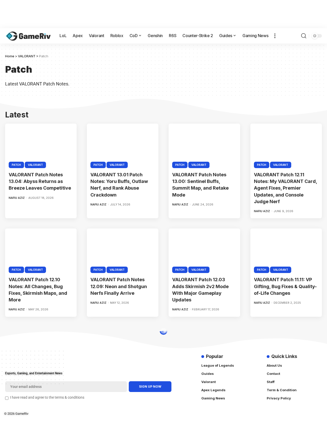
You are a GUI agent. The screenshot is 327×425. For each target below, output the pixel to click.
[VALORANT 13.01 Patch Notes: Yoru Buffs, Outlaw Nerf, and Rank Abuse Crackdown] (122, 145)
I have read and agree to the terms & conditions (47, 397)
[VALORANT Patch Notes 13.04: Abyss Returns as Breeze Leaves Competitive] (41, 145)
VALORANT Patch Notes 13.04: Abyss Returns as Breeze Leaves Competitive (40, 181)
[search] (303, 35)
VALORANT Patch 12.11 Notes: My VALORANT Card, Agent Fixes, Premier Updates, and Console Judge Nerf (285, 188)
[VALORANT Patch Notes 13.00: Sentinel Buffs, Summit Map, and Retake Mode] (204, 145)
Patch (16, 165)
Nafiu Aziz (17, 198)
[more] (274, 35)
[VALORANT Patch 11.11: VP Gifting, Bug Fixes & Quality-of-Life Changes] (286, 249)
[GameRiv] (28, 35)
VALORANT (35, 165)
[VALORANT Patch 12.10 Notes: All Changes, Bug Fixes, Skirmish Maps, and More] (41, 249)
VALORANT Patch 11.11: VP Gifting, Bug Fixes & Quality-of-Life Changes (285, 286)
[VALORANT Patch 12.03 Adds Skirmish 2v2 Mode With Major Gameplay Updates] (204, 249)
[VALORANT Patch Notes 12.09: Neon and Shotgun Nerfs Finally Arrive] (122, 249)
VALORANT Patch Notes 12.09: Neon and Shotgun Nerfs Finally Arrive (118, 286)
